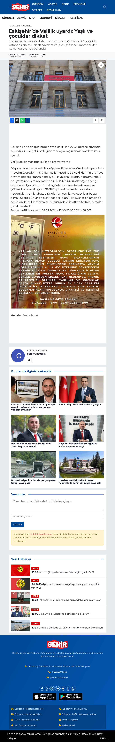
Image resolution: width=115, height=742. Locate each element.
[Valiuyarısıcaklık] (57, 261)
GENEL (36, 624)
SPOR (65, 4)
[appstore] (44, 696)
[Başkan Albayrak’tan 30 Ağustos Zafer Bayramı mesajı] (81, 428)
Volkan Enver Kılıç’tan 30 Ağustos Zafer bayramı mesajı (31, 445)
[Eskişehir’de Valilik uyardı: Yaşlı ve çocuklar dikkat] (57, 88)
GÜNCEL (27, 25)
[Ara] (104, 7)
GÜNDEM (37, 4)
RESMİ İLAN (54, 10)
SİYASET (37, 10)
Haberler (14, 25)
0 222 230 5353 (59, 672)
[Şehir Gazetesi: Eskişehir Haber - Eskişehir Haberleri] (21, 7)
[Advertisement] (57, 134)
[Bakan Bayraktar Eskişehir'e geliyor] (81, 388)
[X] (47, 688)
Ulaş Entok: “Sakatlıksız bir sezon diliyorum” (61, 613)
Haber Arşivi (68, 725)
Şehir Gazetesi (36, 353)
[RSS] (73, 688)
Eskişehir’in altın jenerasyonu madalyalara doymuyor (66, 600)
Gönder (17, 524)
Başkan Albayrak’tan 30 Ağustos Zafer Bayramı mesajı (78, 445)
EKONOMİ (79, 4)
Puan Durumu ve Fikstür (27, 719)
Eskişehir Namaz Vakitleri (28, 714)
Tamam (103, 738)
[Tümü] (102, 559)
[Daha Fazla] (27, 120)
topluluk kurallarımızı (41, 534)
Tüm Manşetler (70, 719)
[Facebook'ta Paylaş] (12, 120)
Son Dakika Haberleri (25, 725)
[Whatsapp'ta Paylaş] (22, 120)
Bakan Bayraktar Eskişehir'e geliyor (80, 404)
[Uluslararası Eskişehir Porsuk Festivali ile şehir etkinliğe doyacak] (81, 464)
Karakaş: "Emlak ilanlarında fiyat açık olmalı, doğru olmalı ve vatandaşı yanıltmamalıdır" (33, 407)
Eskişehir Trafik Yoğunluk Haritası (79, 714)
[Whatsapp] (68, 688)
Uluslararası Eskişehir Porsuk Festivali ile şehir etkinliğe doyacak (80, 481)
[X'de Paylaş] (17, 120)
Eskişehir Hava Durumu (75, 709)
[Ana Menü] (10, 7)
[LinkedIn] (57, 688)
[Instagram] (52, 688)
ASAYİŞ (52, 4)
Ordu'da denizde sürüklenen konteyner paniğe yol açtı (67, 627)
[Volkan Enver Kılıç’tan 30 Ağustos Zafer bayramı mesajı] (33, 428)
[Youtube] (62, 688)
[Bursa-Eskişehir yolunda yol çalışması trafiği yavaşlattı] (33, 464)
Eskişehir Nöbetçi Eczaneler (29, 709)
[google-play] (70, 696)
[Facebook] (42, 688)
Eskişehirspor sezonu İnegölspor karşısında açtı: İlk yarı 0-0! (65, 586)
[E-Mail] (29, 360)
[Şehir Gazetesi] (18, 355)
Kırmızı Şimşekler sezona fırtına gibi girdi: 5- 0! (63, 572)
